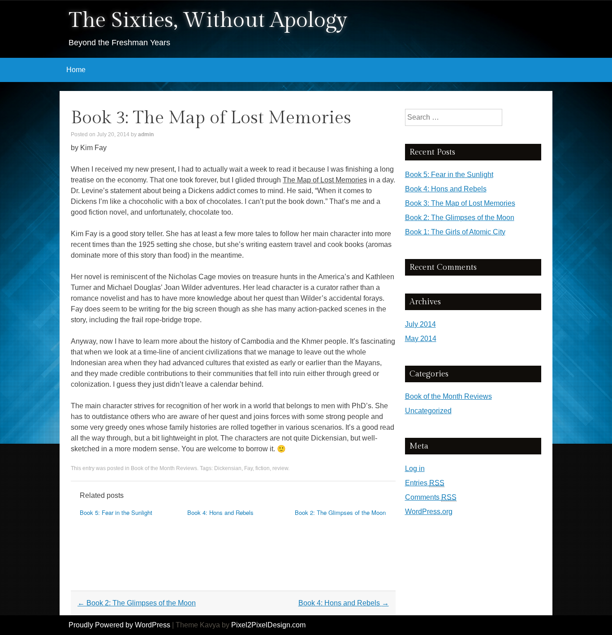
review (280, 468)
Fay (248, 468)
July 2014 (420, 324)
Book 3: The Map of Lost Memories (460, 203)
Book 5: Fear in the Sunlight (116, 512)
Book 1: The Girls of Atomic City (455, 232)
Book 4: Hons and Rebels (220, 512)
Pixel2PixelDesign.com (268, 625)
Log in (415, 468)
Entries (424, 483)
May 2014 (420, 338)
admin (146, 134)
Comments (431, 497)
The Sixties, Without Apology (208, 20)
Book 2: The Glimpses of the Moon (340, 512)
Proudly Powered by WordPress (119, 625)
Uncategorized (428, 411)
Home (76, 69)
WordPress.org (429, 511)
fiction (262, 468)
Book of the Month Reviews (164, 468)
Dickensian (227, 468)
